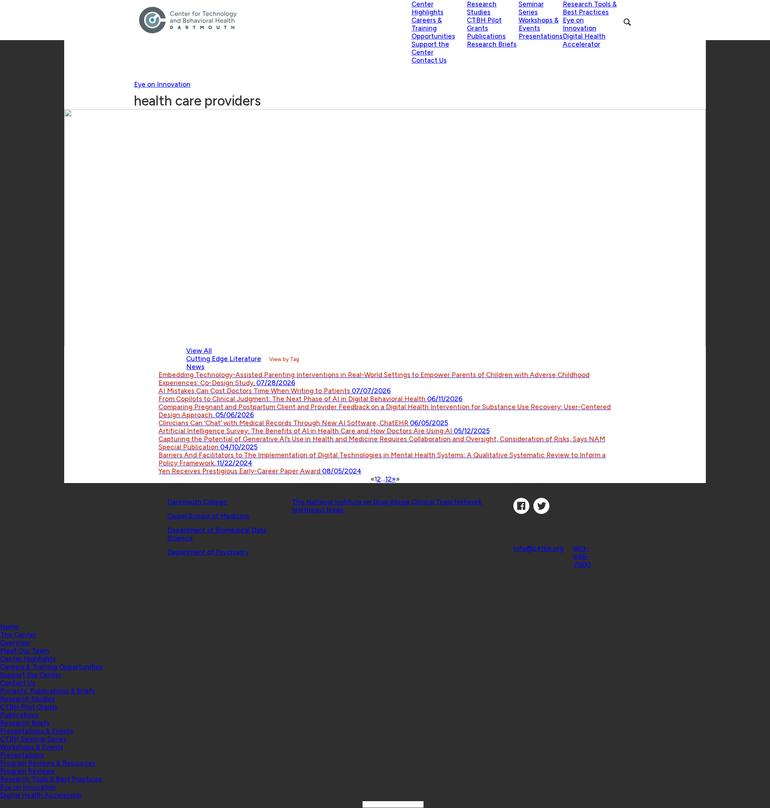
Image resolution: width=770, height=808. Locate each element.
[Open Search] (627, 22)
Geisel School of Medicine (208, 516)
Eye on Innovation (162, 84)
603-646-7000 (582, 556)
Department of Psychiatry (208, 552)
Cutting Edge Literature (223, 359)
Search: (350, 804)
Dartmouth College (197, 502)
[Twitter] (541, 512)
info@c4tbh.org (538, 548)
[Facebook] (521, 512)
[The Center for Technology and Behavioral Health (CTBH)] (275, 20)
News (195, 367)
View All (199, 351)
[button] (18, 635)
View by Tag (284, 359)
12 (388, 479)
